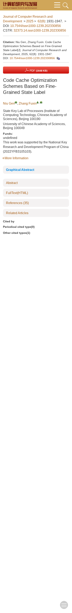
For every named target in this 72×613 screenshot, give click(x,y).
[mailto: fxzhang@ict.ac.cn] (41, 102)
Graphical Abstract (20, 169)
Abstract (12, 183)
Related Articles (17, 213)
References (17, 203)
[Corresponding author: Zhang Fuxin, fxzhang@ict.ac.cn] (38, 102)
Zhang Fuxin (28, 103)
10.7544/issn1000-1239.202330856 (35, 26)
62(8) (41, 21)
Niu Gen (9, 103)
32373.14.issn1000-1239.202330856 (40, 30)
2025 (29, 21)
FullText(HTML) (17, 193)
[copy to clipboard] (58, 58)
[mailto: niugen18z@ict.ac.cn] (16, 102)
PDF (38, 70)
